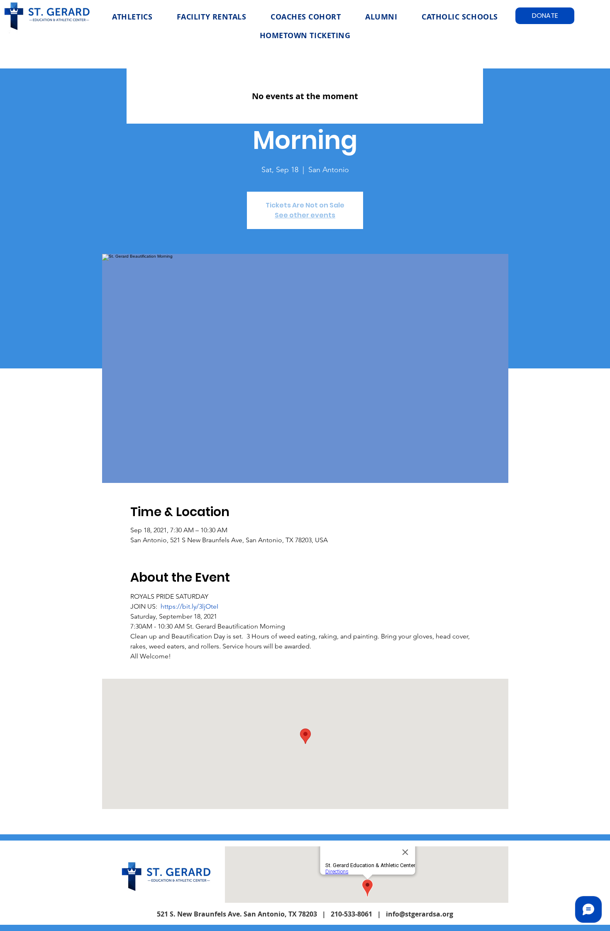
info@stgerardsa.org (419, 914)
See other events (305, 215)
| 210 (330, 914)
